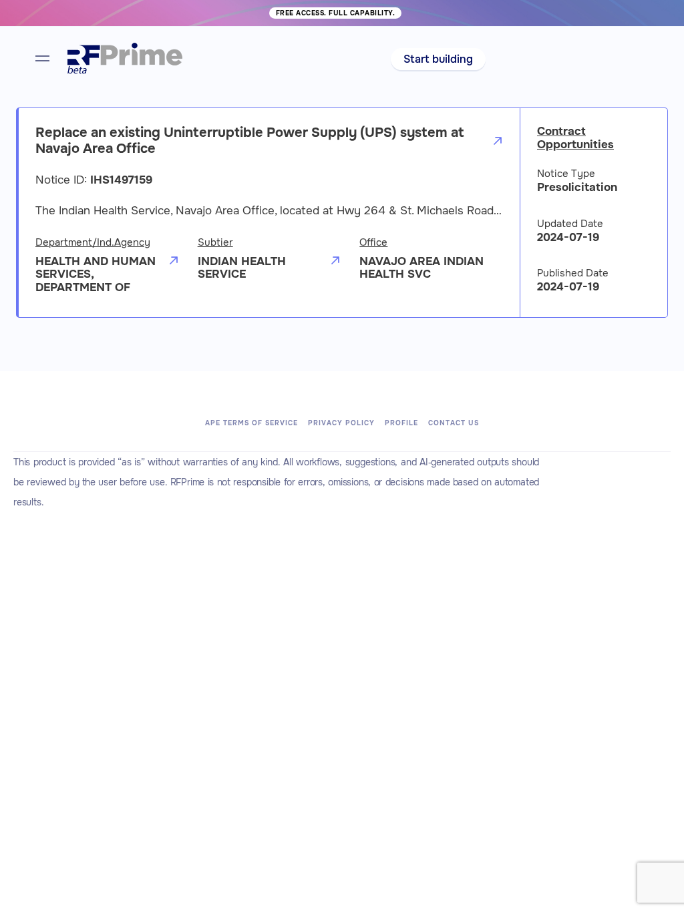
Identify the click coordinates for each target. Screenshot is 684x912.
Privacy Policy (341, 423)
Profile (401, 423)
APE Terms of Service (251, 423)
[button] (438, 59)
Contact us (453, 423)
